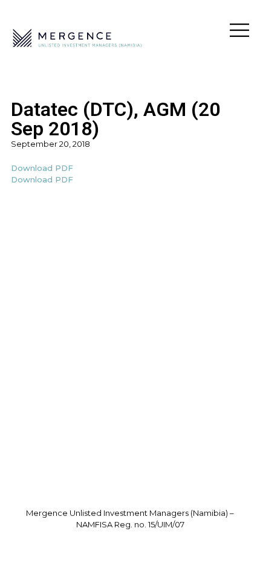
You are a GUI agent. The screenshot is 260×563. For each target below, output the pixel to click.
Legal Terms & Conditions (130, 536)
